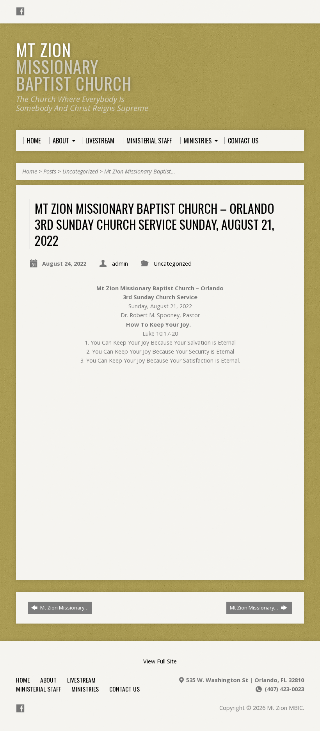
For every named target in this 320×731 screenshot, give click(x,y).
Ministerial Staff (38, 688)
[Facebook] (20, 11)
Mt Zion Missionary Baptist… (139, 171)
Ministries (85, 688)
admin (120, 263)
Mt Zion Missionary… (64, 607)
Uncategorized (80, 171)
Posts (49, 171)
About (48, 680)
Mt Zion (74, 66)
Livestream (81, 680)
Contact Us (124, 688)
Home (29, 171)
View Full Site (160, 661)
